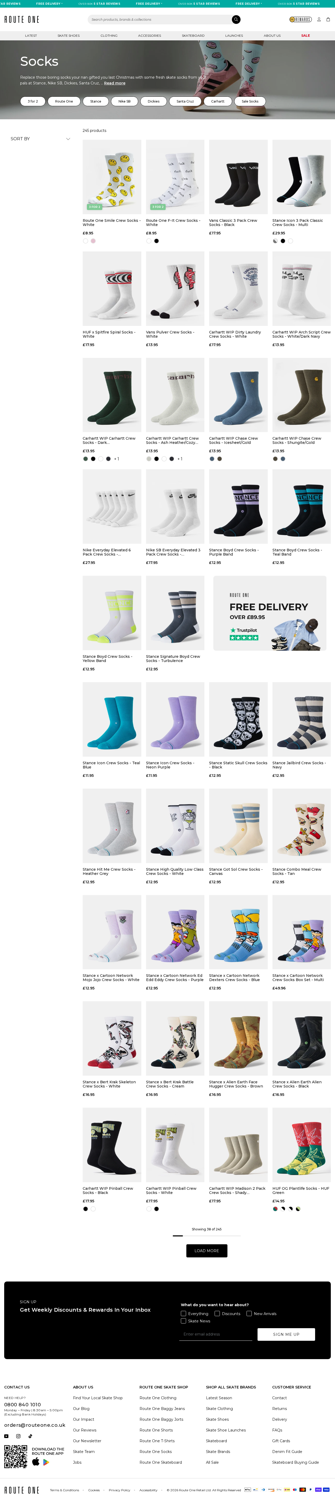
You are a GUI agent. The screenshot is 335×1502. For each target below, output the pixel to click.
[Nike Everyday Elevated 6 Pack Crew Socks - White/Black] (112, 506)
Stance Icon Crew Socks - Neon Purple (170, 765)
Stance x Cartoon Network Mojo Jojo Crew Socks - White (111, 977)
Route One (64, 101)
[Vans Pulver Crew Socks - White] (175, 288)
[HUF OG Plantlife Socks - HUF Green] (301, 1145)
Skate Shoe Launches (226, 1430)
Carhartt (218, 101)
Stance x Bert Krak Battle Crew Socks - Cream (170, 1084)
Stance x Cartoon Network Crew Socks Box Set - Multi (298, 977)
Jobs (77, 1462)
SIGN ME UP (286, 1334)
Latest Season (219, 1398)
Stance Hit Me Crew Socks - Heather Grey (109, 871)
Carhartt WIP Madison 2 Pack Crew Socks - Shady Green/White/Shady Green (237, 1190)
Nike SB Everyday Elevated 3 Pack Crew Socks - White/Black (173, 552)
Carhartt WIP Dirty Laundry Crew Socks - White (235, 334)
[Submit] (236, 19)
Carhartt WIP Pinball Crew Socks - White (171, 1190)
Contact (279, 1398)
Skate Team (84, 1452)
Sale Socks (250, 101)
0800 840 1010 (22, 1405)
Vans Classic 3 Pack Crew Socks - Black (233, 222)
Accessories (149, 35)
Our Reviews (84, 1430)
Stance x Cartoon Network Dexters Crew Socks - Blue (234, 977)
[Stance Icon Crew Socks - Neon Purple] (175, 719)
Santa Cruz (185, 101)
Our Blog (81, 1409)
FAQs (277, 1430)
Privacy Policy (119, 1490)
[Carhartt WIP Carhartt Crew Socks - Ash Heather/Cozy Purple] (175, 395)
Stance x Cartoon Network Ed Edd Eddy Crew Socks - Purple (175, 977)
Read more (114, 83)
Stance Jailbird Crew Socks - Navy (299, 765)
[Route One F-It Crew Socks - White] (175, 177)
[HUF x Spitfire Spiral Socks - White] (112, 288)
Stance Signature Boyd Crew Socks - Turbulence (173, 658)
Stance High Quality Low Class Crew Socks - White (175, 871)
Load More (206, 1250)
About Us (272, 35)
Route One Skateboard (160, 1462)
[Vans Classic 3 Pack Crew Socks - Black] (238, 177)
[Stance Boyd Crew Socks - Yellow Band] (112, 613)
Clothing (109, 35)
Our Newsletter (87, 1441)
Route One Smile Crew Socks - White (112, 222)
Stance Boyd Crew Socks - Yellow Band (107, 658)
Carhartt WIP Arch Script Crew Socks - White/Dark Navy (301, 334)
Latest (31, 35)
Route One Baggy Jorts (161, 1419)
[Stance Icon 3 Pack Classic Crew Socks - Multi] (301, 177)
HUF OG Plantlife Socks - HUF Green (300, 1190)
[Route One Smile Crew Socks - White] (112, 177)
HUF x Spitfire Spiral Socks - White (109, 334)
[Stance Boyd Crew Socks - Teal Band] (301, 506)
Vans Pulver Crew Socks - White (170, 334)
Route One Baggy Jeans (162, 1409)
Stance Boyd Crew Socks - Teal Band (297, 552)
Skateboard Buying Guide (295, 1462)
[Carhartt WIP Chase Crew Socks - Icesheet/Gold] (238, 395)
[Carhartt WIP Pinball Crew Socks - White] (175, 1145)
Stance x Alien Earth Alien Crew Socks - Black (297, 1084)
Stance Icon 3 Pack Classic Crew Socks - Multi (297, 222)
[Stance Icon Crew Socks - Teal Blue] (112, 719)
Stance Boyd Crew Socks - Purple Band (234, 552)
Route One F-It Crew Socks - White (173, 222)
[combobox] (164, 19)
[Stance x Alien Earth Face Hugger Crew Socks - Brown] (238, 1038)
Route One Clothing (157, 1398)
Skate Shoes (69, 35)
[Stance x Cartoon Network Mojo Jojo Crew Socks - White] (112, 932)
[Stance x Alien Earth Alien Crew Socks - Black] (301, 1038)
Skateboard (193, 35)
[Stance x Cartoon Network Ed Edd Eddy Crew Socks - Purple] (175, 932)
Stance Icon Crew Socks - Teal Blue (111, 765)
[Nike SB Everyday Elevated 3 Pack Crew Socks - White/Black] (175, 506)
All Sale (212, 1462)
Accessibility (148, 1490)
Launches (234, 35)
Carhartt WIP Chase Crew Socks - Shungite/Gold (296, 440)
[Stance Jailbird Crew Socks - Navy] (301, 719)
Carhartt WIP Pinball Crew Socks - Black (108, 1190)
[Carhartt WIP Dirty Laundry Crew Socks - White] (238, 288)
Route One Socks (155, 1452)
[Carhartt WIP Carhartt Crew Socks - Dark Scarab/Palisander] (112, 395)
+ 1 (116, 458)
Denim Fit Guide (287, 1452)
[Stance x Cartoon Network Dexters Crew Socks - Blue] (238, 932)
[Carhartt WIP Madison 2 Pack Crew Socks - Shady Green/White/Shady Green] (238, 1145)
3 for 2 (33, 101)
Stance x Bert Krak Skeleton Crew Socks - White (109, 1084)
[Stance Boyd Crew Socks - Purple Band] (238, 506)
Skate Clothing (219, 1409)
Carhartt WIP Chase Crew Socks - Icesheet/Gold (233, 440)
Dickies (153, 101)
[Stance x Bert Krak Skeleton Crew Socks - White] (112, 1038)
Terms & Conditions (64, 1490)
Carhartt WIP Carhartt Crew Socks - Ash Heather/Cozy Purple (172, 440)
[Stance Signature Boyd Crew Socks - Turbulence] (175, 613)
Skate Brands (218, 1452)
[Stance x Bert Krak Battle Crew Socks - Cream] (175, 1038)
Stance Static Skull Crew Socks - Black (238, 765)
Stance (95, 101)
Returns (279, 1409)
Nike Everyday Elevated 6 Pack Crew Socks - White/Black (107, 552)
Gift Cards (281, 1441)
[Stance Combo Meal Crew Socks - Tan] (301, 826)
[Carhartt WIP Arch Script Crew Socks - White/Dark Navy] (301, 288)
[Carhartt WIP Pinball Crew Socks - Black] (112, 1145)
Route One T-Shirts (157, 1441)
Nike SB (125, 101)
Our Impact (83, 1419)
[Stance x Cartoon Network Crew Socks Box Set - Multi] (301, 932)
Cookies (94, 1490)
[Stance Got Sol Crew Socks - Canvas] (238, 826)
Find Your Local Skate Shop (98, 1398)
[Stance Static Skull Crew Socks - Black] (238, 719)
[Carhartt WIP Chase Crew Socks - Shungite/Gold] (301, 395)
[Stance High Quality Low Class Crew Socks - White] (175, 826)
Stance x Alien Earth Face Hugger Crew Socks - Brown (236, 1084)
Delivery (279, 1419)
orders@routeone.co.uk (34, 1425)
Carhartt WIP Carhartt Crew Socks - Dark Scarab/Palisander (109, 440)
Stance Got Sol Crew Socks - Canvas (236, 871)
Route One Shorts (156, 1430)
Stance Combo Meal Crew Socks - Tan (296, 871)
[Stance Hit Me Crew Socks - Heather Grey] (112, 826)
